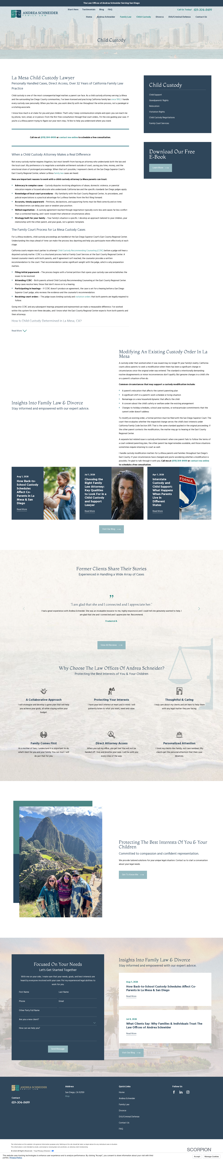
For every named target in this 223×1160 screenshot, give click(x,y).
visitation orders (83, 297)
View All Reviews (109, 645)
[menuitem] (177, 95)
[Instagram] (187, 1092)
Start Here (73, 9)
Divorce (122, 1110)
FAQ (110, 9)
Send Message (58, 1049)
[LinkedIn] (180, 1092)
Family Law (124, 1104)
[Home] (34, 14)
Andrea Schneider (127, 1098)
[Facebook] (174, 1092)
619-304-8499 (203, 9)
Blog (101, 9)
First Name (24, 992)
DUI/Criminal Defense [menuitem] (180, 17)
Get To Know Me (130, 874)
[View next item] (199, 608)
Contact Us (124, 1123)
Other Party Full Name (29, 1010)
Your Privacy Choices (42, 1151)
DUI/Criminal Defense (129, 1116)
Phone (22, 1001)
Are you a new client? (29, 1019)
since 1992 (116, 99)
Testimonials (88, 9)
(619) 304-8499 (48, 137)
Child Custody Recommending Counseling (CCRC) (80, 250)
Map (67, 1096)
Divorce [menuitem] (160, 17)
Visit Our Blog (108, 529)
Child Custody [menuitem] (143, 17)
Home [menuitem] (89, 17)
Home (122, 1092)
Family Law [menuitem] (125, 17)
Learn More (158, 168)
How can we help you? (29, 1028)
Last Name (64, 992)
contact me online (68, 137)
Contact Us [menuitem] (201, 17)
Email (61, 1001)
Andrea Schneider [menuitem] (106, 17)
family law (58, 173)
